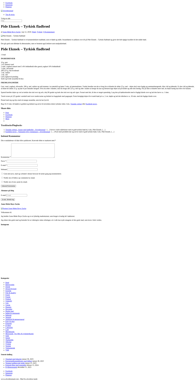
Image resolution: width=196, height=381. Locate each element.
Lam (7, 330)
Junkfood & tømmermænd (14, 319)
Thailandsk (9, 340)
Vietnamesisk (10, 348)
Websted (4, 169)
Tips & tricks (10, 15)
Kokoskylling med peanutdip (15, 365)
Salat (7, 336)
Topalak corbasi (76, 104)
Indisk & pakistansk (12, 313)
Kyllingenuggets (11, 367)
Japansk (8, 317)
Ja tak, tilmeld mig (8, 199)
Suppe (7, 338)
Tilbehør (8, 342)
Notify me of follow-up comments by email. (19, 178)
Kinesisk (8, 323)
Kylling (8, 326)
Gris (7, 303)
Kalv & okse (10, 321)
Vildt (7, 350)
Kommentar (6, 157)
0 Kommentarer (49, 32)
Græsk (7, 305)
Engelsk (8, 291)
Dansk (7, 287)
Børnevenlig (9, 285)
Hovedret (8, 309)
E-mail (4, 165)
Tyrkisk (39, 32)
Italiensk (8, 315)
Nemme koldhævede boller (15, 363)
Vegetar (8, 346)
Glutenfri (8, 301)
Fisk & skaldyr (10, 293)
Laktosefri (9, 328)
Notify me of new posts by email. (15, 182)
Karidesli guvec (91, 104)
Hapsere (8, 307)
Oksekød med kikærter (13, 359)
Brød (34, 32)
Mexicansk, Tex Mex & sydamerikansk (19, 334)
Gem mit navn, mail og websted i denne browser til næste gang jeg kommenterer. (32, 174)
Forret (7, 295)
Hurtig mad (9, 311)
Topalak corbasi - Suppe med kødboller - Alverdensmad (25, 130)
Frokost (8, 299)
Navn (3, 161)
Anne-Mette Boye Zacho (12, 32)
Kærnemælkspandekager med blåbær (18, 361)
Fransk (7, 297)
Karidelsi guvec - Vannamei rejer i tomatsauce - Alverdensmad (27, 132)
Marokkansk (9, 332)
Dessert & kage (10, 289)
